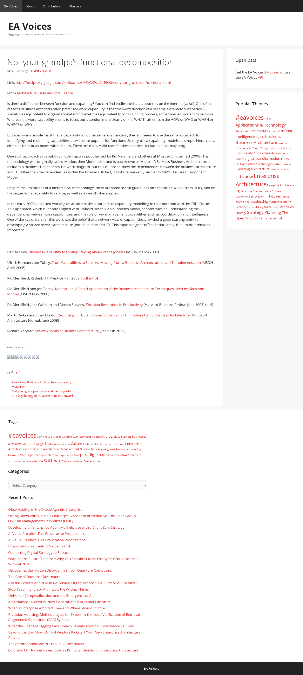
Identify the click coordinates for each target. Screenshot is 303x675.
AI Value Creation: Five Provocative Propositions (46, 533)
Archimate (242, 131)
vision (96, 461)
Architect (58, 436)
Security (241, 207)
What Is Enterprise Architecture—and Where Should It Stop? (56, 608)
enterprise (244, 176)
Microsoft (13, 455)
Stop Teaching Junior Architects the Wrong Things (48, 589)
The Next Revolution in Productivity (114, 304)
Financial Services (90, 449)
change (38, 443)
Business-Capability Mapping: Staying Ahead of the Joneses (77, 252)
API (260, 77)
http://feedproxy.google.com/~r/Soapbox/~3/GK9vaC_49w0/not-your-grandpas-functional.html (93, 82)
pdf (209, 304)
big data (260, 137)
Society (273, 207)
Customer (88, 443)
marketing (135, 449)
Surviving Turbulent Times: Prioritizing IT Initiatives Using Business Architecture (124, 315)
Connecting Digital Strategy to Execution (41, 552)
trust (80, 461)
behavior (99, 436)
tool (74, 461)
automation (86, 436)
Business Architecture (42, 382)
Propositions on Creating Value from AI (40, 546)
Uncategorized (273, 218)
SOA (266, 207)
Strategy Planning (264, 212)
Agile (268, 119)
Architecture (258, 131)
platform (104, 455)
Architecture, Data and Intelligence (45, 93)
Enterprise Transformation (256, 191)
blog (109, 436)
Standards (286, 207)
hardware (122, 449)
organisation (66, 455)
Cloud (50, 443)
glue (103, 449)
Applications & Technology (261, 125)
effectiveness (283, 164)
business (273, 136)
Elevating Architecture (253, 169)
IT (265, 196)
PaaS (76, 455)
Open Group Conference (43, 455)
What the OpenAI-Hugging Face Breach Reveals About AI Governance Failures (71, 626)
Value (88, 461)
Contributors (52, 6)
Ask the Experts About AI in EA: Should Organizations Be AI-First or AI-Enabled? (72, 582)
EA (282, 159)
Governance (243, 196)
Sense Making (255, 207)
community (63, 443)
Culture (76, 443)
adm (39, 436)
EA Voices (11, 6)
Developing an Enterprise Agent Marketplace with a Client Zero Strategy (66, 527)
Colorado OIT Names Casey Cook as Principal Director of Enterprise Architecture (73, 650)
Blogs (117, 436)
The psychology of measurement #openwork (43, 396)
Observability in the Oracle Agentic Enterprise (45, 509)
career (27, 443)
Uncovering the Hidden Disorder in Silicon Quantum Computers (60, 570)
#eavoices (18, 382)
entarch (289, 169)
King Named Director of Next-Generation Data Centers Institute (59, 601)
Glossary (75, 6)
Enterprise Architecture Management (53, 449)
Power (124, 455)
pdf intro (89, 278)
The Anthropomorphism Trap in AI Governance (46, 643)
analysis (47, 436)
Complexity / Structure (253, 153)
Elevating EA (276, 169)
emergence (105, 443)
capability (64, 382)
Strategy (241, 213)
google (111, 449)
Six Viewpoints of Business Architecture (67, 330)
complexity (283, 148)
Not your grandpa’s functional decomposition (43, 391)
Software (53, 460)
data (274, 153)
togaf (259, 218)
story (67, 461)
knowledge (243, 202)
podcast (114, 455)
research (28, 461)
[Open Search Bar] (297, 6)
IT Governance (278, 196)
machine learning (280, 202)
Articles (273, 131)
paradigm (89, 454)
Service (38, 461)
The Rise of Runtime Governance (34, 576)
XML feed (272, 72)
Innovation (257, 196)
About (30, 6)
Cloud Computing (263, 148)
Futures (276, 191)
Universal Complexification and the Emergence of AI (50, 595)
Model (23, 455)
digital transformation (262, 158)
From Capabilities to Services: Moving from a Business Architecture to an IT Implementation (126, 262)
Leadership (259, 201)
